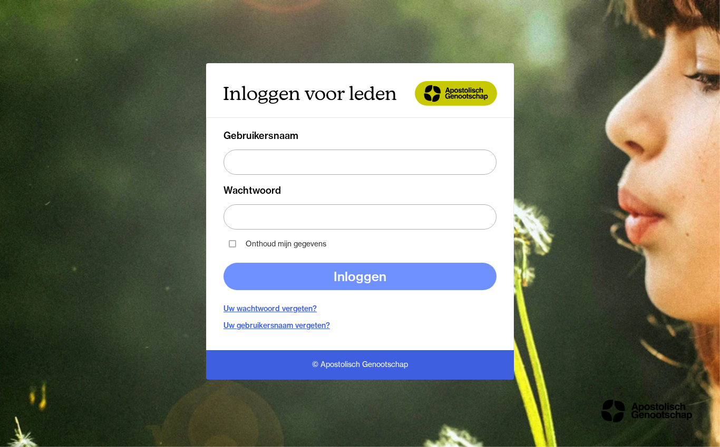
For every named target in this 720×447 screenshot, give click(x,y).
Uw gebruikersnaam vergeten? (276, 325)
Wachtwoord (252, 190)
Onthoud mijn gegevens (286, 243)
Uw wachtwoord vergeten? (270, 308)
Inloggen (360, 276)
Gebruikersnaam (260, 136)
